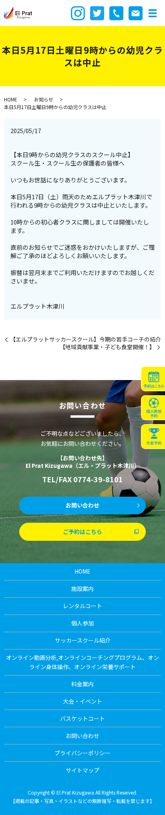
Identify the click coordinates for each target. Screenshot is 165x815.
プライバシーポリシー (82, 753)
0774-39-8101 (98, 479)
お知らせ (43, 99)
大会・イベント (82, 701)
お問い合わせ (82, 505)
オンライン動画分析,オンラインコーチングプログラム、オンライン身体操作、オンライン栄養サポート (82, 661)
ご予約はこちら (82, 532)
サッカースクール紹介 (83, 640)
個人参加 (82, 623)
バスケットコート (82, 718)
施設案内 (82, 588)
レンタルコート (82, 606)
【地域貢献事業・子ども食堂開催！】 (107, 347)
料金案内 (82, 684)
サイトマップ (82, 770)
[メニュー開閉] (153, 13)
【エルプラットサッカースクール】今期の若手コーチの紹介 (85, 339)
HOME (10, 99)
